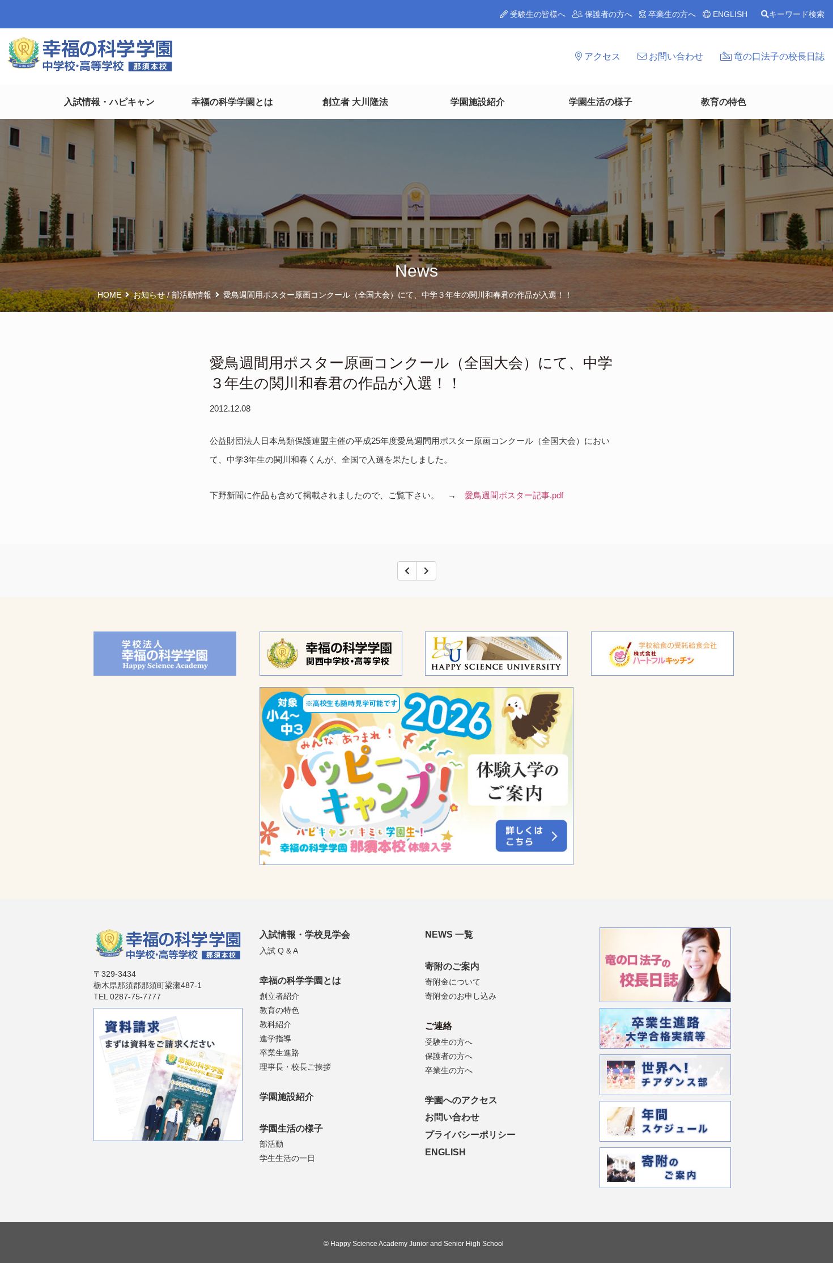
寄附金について (453, 981)
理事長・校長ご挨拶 (295, 1066)
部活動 (271, 1143)
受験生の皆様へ (537, 14)
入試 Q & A (279, 950)
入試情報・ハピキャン (109, 102)
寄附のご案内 (452, 966)
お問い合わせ (675, 56)
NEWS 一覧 (449, 934)
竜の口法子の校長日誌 (778, 56)
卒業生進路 (279, 1052)
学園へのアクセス (461, 1100)
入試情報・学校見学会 (305, 934)
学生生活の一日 (287, 1158)
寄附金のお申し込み (460, 996)
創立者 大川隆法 (355, 102)
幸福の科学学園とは (232, 102)
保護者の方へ (607, 14)
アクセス (601, 56)
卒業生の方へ (671, 14)
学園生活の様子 (600, 102)
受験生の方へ (449, 1041)
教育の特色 (723, 102)
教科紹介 (275, 1024)
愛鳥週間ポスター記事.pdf (514, 495)
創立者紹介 (279, 996)
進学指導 (275, 1038)
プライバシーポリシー (470, 1134)
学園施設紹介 (477, 102)
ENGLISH (729, 14)
